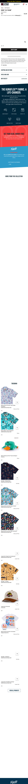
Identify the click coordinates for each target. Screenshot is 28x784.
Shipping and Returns (6, 70)
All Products (7, 7)
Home (2, 7)
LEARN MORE (24, 78)
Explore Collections (14, 1)
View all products (14, 690)
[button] (14, 53)
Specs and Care (5, 74)
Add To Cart (14, 50)
